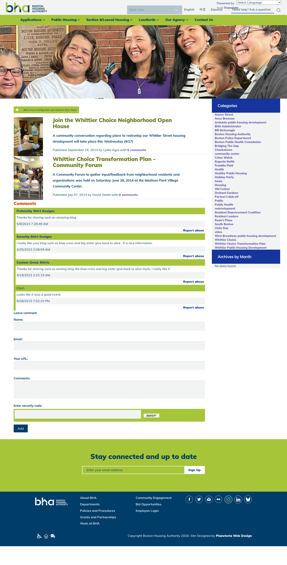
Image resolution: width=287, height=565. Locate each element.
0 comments (136, 150)
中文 (203, 9)
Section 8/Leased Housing (107, 20)
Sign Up (194, 470)
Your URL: (21, 359)
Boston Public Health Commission (238, 142)
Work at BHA (90, 523)
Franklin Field (224, 165)
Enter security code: (28, 406)
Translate (231, 8)
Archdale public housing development (240, 122)
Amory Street (224, 114)
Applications (31, 20)
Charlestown (223, 150)
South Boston (224, 224)
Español (216, 9)
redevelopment (225, 208)
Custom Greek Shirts (33, 262)
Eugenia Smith (224, 161)
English (189, 9)
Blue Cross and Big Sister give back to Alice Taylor (50, 109)
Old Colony (222, 189)
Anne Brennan (224, 118)
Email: (18, 339)
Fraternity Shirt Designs (35, 211)
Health (219, 169)
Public (219, 200)
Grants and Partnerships (98, 517)
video (218, 232)
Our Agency (175, 20)
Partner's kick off (227, 197)
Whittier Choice (225, 240)
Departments (90, 504)
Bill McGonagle (225, 130)
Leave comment (25, 313)
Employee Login (147, 511)
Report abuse (193, 230)
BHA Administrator (228, 126)
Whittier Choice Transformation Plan (240, 244)
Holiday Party (224, 177)
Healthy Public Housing (231, 173)
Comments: (22, 378)
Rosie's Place (224, 220)
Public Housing (64, 20)
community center (227, 154)
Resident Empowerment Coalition (238, 212)
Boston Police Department (233, 138)
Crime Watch (224, 157)
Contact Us (204, 20)
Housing (220, 185)
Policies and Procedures (97, 511)
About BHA (88, 498)
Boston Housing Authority (233, 134)
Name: (18, 319)
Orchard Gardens (226, 193)
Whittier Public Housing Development (240, 247)
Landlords (147, 20)
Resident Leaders (226, 216)
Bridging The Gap (227, 146)
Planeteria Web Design (234, 536)
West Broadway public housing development (245, 236)
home (218, 181)
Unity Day (221, 228)
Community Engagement (154, 498)
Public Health (224, 204)
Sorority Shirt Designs (34, 236)
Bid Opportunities (148, 504)
